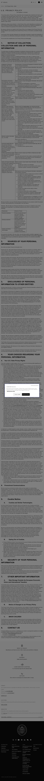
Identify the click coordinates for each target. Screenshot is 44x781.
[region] (22, 390)
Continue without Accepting (34, 385)
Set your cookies (17, 394)
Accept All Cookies (26, 394)
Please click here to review (11, 391)
